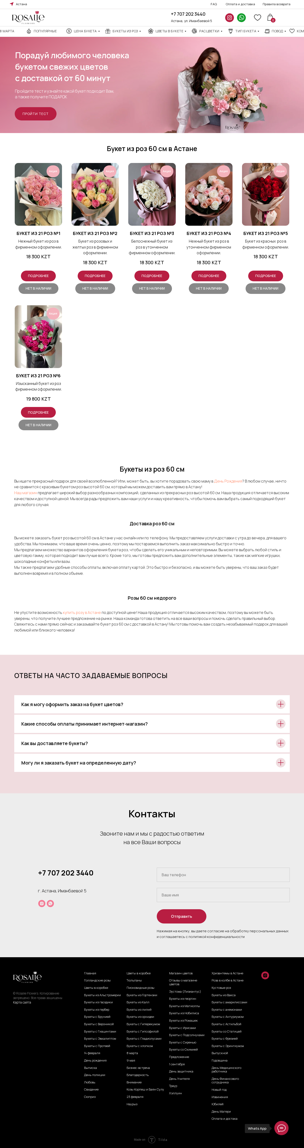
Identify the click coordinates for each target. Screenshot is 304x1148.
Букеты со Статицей (227, 1031)
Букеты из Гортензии (142, 995)
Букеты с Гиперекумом (143, 1024)
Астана (21, 4)
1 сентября (177, 1064)
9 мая (131, 1060)
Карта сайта (22, 1002)
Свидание (91, 1089)
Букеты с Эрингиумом (228, 1046)
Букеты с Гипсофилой (143, 1031)
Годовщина (220, 1060)
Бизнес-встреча (138, 1068)
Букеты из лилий (139, 1010)
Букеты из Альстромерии (102, 995)
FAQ (214, 4)
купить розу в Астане (82, 612)
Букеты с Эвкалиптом (100, 1039)
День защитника (181, 1071)
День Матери (221, 1112)
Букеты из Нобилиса (184, 1013)
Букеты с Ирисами (182, 1028)
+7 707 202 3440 (188, 14)
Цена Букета (85, 31)
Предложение (179, 1057)
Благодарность (138, 1075)
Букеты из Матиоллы (184, 1006)
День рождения (95, 1060)
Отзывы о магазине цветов (183, 982)
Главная (90, 973)
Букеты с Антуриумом (228, 1017)
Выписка (90, 1068)
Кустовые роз (221, 988)
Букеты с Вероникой (99, 1024)
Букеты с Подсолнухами (186, 1035)
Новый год (219, 1090)
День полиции (94, 1075)
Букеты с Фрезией (225, 1039)
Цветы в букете (169, 31)
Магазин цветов (181, 973)
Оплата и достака (225, 1119)
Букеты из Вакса (224, 995)
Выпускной (220, 1053)
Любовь (89, 1082)
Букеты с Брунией (97, 1017)
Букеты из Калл (138, 1002)
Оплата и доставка (240, 4)
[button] (36, 114)
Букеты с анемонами (227, 1010)
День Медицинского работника (226, 1069)
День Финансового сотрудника (225, 1080)
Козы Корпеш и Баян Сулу (145, 1089)
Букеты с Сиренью (182, 1042)
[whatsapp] (50, 903)
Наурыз (132, 1104)
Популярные (45, 31)
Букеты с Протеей (97, 1046)
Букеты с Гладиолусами (144, 1039)
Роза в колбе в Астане (227, 980)
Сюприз (89, 1097)
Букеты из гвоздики (98, 1002)
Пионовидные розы (140, 988)
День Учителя (179, 1079)
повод (277, 31)
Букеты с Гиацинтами (100, 1031)
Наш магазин (25, 492)
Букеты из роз (125, 31)
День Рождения (228, 481)
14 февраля (92, 1053)
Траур (173, 1086)
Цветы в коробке (96, 988)
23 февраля (135, 1097)
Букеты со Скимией (183, 1050)
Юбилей (217, 1104)
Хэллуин (175, 1093)
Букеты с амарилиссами (229, 1002)
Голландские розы (97, 980)
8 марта (132, 1053)
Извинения (220, 1097)
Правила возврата (276, 4)
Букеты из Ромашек (183, 1021)
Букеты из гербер (96, 1010)
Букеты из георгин (182, 999)
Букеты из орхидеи (140, 1017)
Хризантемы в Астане (227, 973)
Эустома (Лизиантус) (185, 992)
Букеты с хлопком (140, 1046)
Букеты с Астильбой (226, 1024)
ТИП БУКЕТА (245, 31)
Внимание (134, 1082)
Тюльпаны (134, 980)
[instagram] (41, 903)
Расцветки (209, 31)
